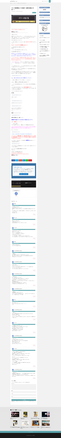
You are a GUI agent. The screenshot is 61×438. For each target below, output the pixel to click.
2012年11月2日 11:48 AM (15, 337)
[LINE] (27, 160)
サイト (12, 396)
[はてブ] (23, 160)
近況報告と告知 (22, 418)
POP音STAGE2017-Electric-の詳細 (35, 418)
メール (12, 393)
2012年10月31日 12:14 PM (15, 275)
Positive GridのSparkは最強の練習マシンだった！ (44, 51)
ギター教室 (21, 11)
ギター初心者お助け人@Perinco (18, 250)
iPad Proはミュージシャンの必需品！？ (35, 427)
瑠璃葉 (15, 203)
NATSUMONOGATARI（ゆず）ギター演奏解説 (44, 42)
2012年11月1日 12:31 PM (15, 301)
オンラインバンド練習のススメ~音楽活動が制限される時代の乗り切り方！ (44, 55)
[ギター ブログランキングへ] (13, 31)
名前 (11, 390)
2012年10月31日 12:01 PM (15, 243)
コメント (12, 383)
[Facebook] (13, 160)
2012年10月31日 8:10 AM (15, 219)
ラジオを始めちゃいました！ (43, 53)
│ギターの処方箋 (42, 33)
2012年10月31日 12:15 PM (15, 290)
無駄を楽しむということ (13, 418)
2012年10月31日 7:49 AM (15, 205)
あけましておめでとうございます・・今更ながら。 (25, 427)
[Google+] (20, 160)
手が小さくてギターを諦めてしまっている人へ (44, 38)
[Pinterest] (30, 160)
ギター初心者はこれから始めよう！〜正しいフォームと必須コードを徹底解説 (44, 46)
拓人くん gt (15, 217)
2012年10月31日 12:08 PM (15, 252)
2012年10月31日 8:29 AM (15, 229)
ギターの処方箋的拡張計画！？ (44, 418)
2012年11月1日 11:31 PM (15, 324)
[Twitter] (17, 160)
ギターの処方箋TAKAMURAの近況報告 (15, 427)
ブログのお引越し (42, 35)
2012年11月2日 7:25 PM (15, 350)
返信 (34, 214)
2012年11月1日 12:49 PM (15, 311)
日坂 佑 (15, 241)
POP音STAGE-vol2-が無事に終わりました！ (46, 427)
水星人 (15, 299)
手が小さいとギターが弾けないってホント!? (44, 44)
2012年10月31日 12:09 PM (15, 263)
